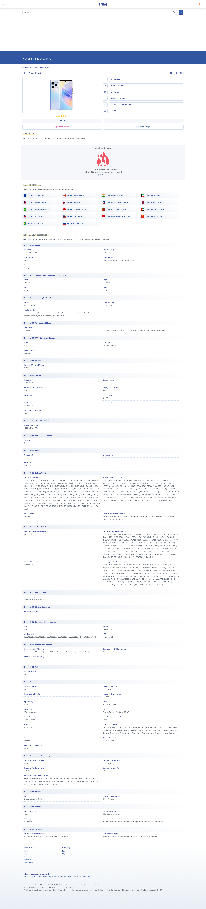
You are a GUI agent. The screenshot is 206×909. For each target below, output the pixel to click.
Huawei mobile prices (31, 876)
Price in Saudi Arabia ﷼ (39, 209)
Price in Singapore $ (76, 209)
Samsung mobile (58, 876)
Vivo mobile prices (71, 876)
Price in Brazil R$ (37, 223)
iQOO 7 (100, 175)
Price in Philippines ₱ (117, 202)
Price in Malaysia (37, 202)
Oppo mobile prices (45, 876)
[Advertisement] (103, 33)
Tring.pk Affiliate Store (31, 885)
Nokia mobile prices (84, 876)
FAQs (64, 854)
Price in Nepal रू (76, 202)
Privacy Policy (28, 862)
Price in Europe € (36, 195)
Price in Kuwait (152, 195)
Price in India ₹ (114, 195)
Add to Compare (145, 127)
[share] (4, 4)
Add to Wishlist (64, 127)
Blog (25, 854)
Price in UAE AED (154, 209)
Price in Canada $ (75, 195)
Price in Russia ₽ (76, 223)
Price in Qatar (153, 202)
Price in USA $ (74, 216)
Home (26, 851)
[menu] (202, 4)
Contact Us (27, 860)
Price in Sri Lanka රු (116, 209)
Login (64, 851)
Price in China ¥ (153, 216)
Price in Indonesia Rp (118, 216)
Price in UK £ (35, 216)
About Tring (28, 857)
